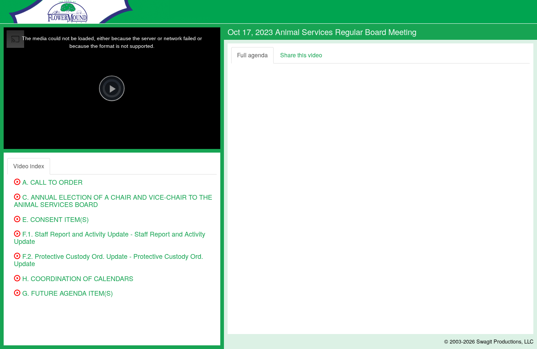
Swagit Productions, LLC (504, 341)
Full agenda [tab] (252, 55)
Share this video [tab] (301, 55)
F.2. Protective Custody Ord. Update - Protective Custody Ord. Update (108, 259)
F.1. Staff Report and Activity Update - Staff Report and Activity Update (109, 237)
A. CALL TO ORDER (51, 182)
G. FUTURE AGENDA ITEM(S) (66, 293)
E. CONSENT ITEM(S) (54, 219)
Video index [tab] (28, 166)
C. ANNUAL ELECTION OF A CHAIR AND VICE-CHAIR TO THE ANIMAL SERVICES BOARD (113, 200)
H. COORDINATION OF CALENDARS (76, 278)
